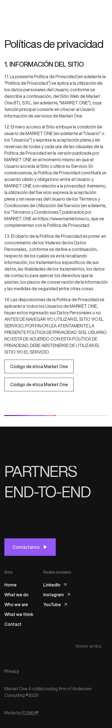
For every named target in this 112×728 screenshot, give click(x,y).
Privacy (11, 671)
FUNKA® (30, 713)
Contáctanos (26, 547)
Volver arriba (88, 646)
